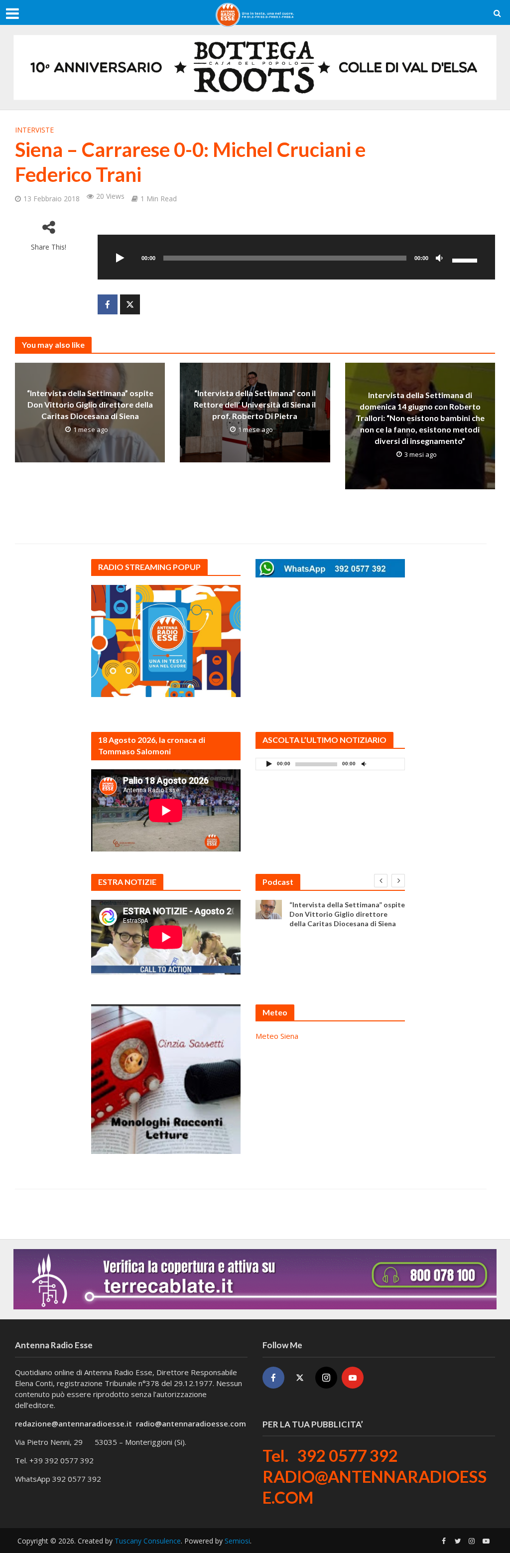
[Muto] (439, 259)
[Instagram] (326, 1378)
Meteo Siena (276, 1036)
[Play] (120, 259)
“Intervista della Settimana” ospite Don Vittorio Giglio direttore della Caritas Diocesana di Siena (90, 404)
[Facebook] (273, 1378)
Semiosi (237, 1541)
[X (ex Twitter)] (300, 1378)
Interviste (34, 130)
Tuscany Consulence (148, 1541)
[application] (296, 257)
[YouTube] (353, 1378)
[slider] (466, 260)
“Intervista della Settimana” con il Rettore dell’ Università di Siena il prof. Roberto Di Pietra (255, 404)
